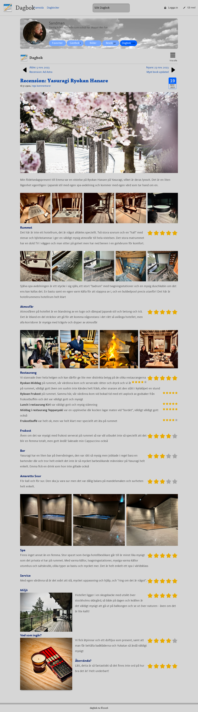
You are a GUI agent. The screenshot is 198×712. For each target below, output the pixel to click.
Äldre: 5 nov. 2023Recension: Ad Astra (40, 69)
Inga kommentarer (41, 86)
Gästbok (75, 43)
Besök (111, 43)
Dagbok (25, 7)
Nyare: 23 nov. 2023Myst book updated (157, 69)
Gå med (191, 8)
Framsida (38, 7)
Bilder (93, 43)
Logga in (173, 7)
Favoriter (57, 43)
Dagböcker (53, 7)
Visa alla (173, 61)
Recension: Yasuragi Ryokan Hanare (64, 80)
